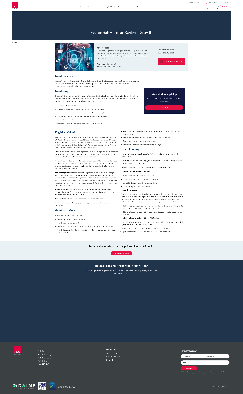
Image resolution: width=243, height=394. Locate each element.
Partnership (98, 7)
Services (82, 7)
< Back (14, 43)
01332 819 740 (214, 3)
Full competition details (121, 253)
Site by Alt (214, 387)
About (90, 7)
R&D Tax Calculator (194, 3)
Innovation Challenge (137, 7)
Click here (164, 107)
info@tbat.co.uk (227, 3)
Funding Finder (122, 7)
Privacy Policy (213, 372)
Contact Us (225, 7)
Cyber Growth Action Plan (113, 83)
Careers (203, 3)
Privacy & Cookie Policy (224, 387)
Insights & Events (110, 7)
